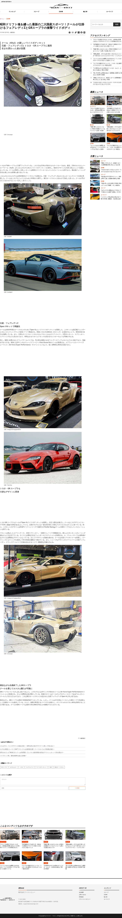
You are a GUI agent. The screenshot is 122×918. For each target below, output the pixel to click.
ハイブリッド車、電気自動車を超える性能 (12, 756)
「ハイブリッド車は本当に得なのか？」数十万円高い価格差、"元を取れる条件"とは (111, 199)
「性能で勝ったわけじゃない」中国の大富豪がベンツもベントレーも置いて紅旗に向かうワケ (53, 845)
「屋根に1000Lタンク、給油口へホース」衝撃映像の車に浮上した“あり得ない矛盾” (107, 78)
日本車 (61, 11)
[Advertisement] (43, 120)
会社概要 (81, 892)
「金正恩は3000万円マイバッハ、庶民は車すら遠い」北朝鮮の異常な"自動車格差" (111, 178)
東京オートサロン (59, 767)
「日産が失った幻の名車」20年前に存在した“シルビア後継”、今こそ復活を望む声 (111, 185)
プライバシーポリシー (84, 899)
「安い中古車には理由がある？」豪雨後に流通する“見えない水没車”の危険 (75, 867)
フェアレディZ (29, 767)
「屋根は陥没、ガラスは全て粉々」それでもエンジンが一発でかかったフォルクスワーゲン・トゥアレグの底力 (75, 846)
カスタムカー (13, 767)
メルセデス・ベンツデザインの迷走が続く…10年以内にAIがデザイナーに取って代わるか (26, 746)
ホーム (2, 19)
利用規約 (81, 897)
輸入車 (85, 11)
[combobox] (102, 24)
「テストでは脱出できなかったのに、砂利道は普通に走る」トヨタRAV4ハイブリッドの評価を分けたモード (9, 846)
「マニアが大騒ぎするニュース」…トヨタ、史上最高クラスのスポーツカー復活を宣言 (32, 867)
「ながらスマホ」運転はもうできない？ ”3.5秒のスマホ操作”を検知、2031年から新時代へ (111, 192)
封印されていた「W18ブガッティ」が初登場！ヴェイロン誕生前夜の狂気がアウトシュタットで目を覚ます (31, 752)
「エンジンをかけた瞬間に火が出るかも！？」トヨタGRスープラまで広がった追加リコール (10, 867)
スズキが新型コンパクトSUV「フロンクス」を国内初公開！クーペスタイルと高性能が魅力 (26, 749)
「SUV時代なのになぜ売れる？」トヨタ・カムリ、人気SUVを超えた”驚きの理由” (53, 867)
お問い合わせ (82, 894)
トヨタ (21, 767)
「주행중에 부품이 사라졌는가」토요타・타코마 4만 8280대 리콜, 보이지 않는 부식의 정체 (107, 83)
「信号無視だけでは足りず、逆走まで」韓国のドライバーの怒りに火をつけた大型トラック (31, 845)
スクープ (36, 11)
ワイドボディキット (41, 767)
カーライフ (109, 11)
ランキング (12, 11)
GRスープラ (4, 767)
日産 (50, 767)
